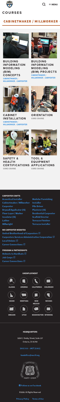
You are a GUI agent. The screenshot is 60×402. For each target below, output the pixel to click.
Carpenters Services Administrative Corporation (27, 237)
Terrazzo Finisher (41, 220)
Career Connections (12, 244)
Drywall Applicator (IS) (14, 209)
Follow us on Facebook (31, 385)
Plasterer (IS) (39, 209)
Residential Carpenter (43, 213)
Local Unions (9, 240)
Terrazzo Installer (41, 224)
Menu (54, 4)
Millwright (7, 224)
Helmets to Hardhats (13, 253)
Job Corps (7, 257)
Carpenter (22, 81)
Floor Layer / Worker (12, 213)
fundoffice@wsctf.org (30, 355)
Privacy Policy (22, 399)
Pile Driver (37, 206)
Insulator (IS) (9, 216)
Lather (5, 220)
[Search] (44, 5)
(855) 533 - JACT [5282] (30, 348)
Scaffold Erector (40, 216)
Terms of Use (38, 399)
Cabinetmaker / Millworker (10, 79)
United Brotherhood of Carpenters (20, 233)
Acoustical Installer (12, 199)
